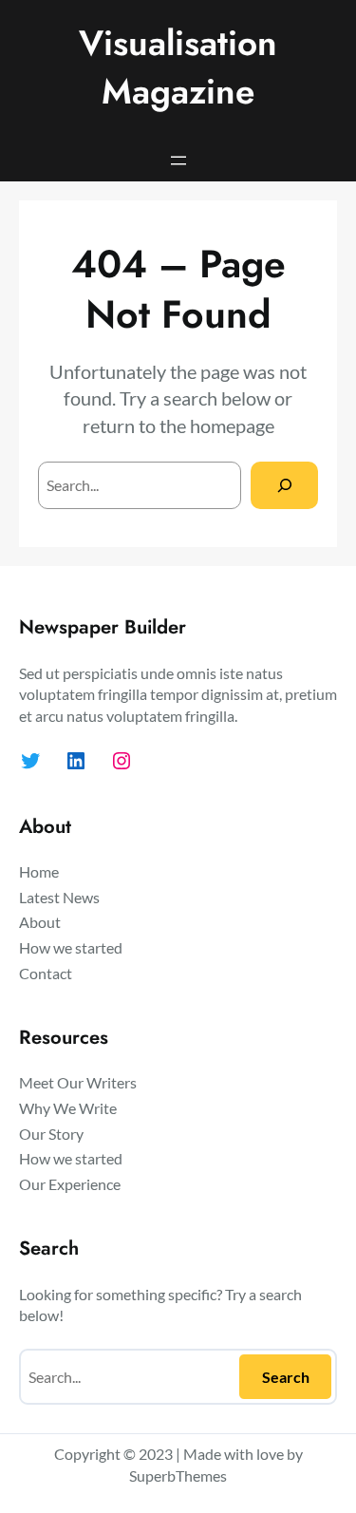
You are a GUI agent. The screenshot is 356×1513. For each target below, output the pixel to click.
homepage (232, 425)
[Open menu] (178, 160)
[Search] (284, 485)
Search (285, 1377)
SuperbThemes (178, 1475)
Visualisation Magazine (178, 67)
